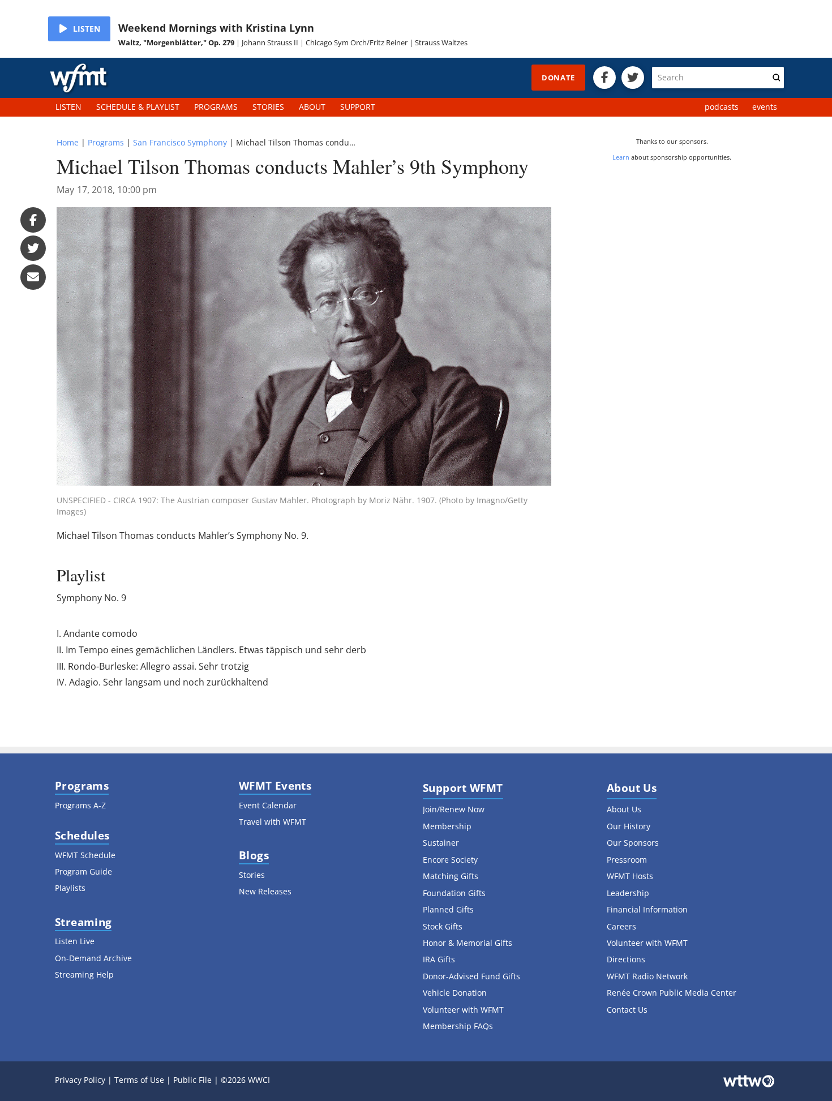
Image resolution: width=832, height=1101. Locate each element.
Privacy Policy (80, 1079)
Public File (192, 1079)
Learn (620, 157)
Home (68, 142)
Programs (106, 142)
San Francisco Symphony (180, 142)
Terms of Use (139, 1079)
